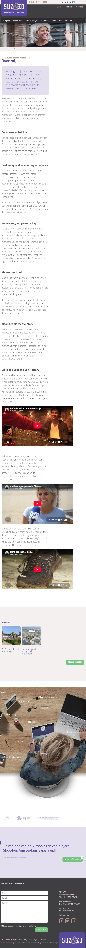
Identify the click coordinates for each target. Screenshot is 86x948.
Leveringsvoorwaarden (38, 940)
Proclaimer (5, 940)
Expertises (17, 21)
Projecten (45, 21)
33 (74, 1)
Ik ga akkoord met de (19, 926)
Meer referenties (74, 858)
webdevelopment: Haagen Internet (37, 943)
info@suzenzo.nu (66, 911)
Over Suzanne (70, 21)
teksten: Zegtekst (54, 943)
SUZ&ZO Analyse (31, 21)
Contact (79, 7)
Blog (59, 7)
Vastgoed (6, 21)
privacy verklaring (28, 926)
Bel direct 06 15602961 (38, 2)
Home (3, 49)
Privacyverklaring (19, 940)
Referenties (56, 21)
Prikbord (68, 7)
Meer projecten (75, 662)
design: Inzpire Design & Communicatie (13, 943)
